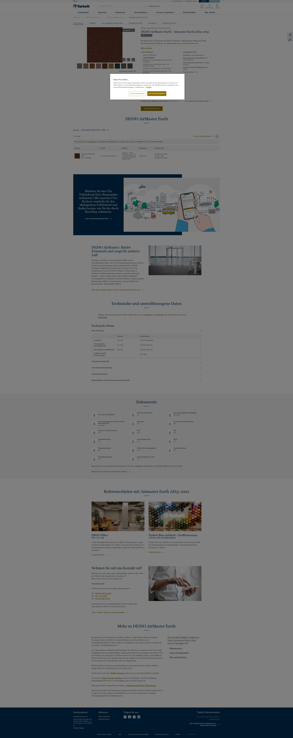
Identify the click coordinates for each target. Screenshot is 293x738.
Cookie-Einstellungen (137, 93)
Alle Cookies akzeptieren (157, 93)
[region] (147, 87)
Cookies (148, 87)
